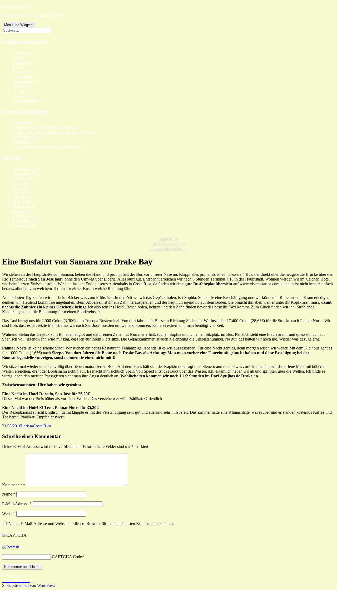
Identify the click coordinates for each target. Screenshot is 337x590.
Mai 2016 (21, 192)
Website (8, 513)
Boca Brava (22, 123)
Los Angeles (23, 76)
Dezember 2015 (26, 216)
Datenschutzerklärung (168, 248)
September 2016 (26, 173)
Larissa (27, 426)
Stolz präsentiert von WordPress (28, 585)
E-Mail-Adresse (17, 504)
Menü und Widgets (18, 25)
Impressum (169, 239)
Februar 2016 (24, 206)
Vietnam (20, 95)
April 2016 (22, 197)
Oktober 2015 (24, 225)
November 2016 (26, 168)
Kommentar (13, 485)
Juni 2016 (21, 187)
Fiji (15, 67)
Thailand (20, 91)
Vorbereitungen (25, 100)
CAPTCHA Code (67, 556)
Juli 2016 (20, 183)
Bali (16, 58)
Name (8, 494)
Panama (19, 86)
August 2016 (23, 178)
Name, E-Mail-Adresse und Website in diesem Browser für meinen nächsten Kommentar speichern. (91, 523)
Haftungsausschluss (168, 244)
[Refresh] (10, 547)
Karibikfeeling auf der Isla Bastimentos (45, 127)
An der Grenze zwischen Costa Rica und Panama (54, 132)
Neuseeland (22, 81)
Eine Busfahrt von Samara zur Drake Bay (47, 146)
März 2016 (22, 201)
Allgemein (21, 53)
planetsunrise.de (15, 6)
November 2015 (26, 220)
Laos (17, 72)
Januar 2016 (23, 211)
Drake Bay (22, 141)
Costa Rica (22, 62)
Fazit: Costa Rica (27, 137)
